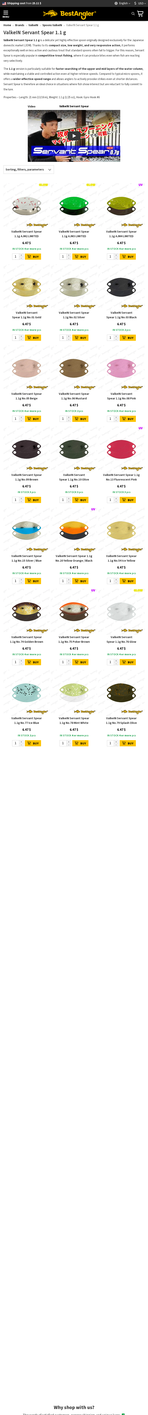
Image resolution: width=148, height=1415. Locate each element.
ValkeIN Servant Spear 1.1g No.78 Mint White (74, 720)
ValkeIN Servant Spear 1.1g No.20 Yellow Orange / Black (74, 558)
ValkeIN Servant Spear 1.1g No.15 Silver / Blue (26, 558)
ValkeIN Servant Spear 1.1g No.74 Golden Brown (26, 639)
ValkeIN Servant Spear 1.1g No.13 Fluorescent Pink (121, 477)
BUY (36, 257)
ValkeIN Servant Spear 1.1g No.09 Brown (26, 477)
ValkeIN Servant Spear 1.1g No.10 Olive (74, 477)
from (24, 3)
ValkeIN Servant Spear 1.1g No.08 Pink (121, 396)
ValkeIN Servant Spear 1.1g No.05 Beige (26, 396)
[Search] (133, 14)
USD (141, 3)
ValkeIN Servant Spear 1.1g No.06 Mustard (74, 396)
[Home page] (69, 13)
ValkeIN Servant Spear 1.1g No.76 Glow (121, 639)
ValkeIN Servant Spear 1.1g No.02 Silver (74, 315)
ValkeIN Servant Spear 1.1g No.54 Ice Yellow (121, 558)
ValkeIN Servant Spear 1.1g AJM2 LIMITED (26, 233)
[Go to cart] (141, 14)
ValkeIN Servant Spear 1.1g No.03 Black (121, 315)
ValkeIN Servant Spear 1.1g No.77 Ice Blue (26, 720)
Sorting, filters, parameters (25, 169)
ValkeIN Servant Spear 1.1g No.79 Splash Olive (121, 720)
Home (7, 25)
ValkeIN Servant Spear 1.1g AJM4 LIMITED (121, 233)
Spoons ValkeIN (52, 25)
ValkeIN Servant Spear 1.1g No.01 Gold (26, 315)
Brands (19, 25)
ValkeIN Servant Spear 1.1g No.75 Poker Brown (74, 639)
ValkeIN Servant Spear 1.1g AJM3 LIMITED (74, 233)
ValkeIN (33, 25)
